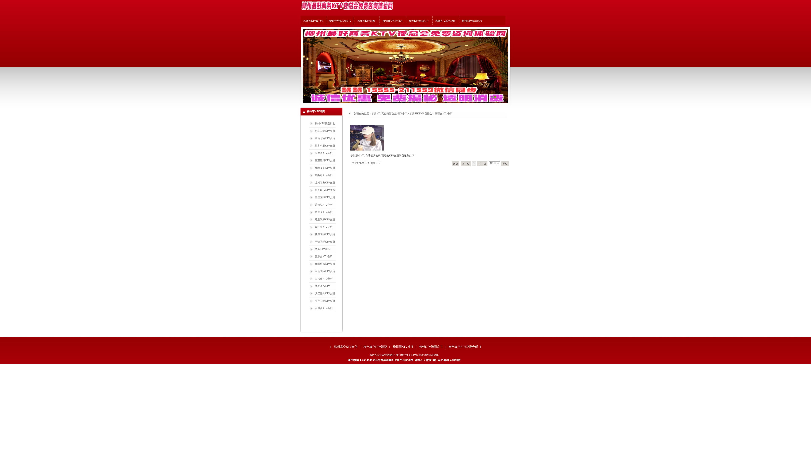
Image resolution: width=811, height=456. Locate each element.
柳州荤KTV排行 (403, 346)
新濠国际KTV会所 (325, 234)
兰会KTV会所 (322, 249)
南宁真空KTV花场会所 (463, 346)
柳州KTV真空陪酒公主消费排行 (389, 113)
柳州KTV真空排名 (325, 123)
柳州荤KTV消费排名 (421, 113)
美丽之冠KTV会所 (325, 138)
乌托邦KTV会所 (323, 226)
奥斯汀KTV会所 (323, 175)
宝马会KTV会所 (323, 278)
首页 (455, 163)
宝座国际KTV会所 (325, 197)
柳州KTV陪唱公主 (419, 20)
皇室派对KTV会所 (325, 160)
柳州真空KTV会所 (346, 346)
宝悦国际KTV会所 (325, 271)
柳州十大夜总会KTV (340, 20)
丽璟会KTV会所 (323, 308)
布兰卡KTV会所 (323, 212)
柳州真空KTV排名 (393, 20)
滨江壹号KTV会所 (325, 293)
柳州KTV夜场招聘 (472, 20)
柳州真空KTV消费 (375, 346)
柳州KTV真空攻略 (445, 20)
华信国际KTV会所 (325, 241)
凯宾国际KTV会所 (325, 130)
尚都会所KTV (322, 286)
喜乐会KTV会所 (323, 256)
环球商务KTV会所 (325, 167)
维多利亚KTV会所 (325, 145)
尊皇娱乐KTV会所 (325, 219)
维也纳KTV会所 (323, 153)
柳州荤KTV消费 (366, 20)
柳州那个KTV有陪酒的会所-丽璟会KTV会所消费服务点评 (382, 155)
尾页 (505, 163)
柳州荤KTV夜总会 (313, 20)
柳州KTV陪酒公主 (431, 346)
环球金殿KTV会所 (325, 263)
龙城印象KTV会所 (325, 182)
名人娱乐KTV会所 (325, 190)
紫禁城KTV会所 (323, 204)
